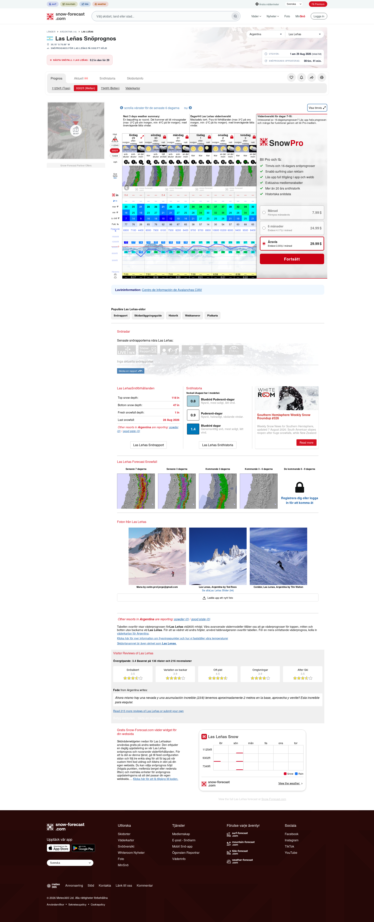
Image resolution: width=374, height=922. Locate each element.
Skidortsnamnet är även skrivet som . (147, 643)
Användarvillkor (55, 904)
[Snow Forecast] (64, 16)
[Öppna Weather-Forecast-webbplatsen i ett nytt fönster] (100, 4)
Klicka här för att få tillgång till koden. (155, 779)
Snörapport (120, 315)
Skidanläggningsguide (148, 315)
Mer (115, 178)
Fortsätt (292, 259)
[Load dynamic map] (76, 130)
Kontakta (105, 885)
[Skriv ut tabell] (322, 77)
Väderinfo (179, 858)
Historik (173, 315)
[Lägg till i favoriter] (291, 77)
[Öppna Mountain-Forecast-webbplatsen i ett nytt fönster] (69, 4)
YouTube (291, 852)
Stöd (91, 885)
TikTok (289, 846)
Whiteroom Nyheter (131, 852)
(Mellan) (85, 88)
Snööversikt (126, 846)
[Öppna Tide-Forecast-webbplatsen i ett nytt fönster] (85, 4)
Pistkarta (212, 315)
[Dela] (311, 77)
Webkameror (192, 315)
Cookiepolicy (98, 904)
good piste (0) (131, 431)
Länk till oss (124, 885)
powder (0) (181, 619)
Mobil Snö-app (182, 846)
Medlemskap (181, 834)
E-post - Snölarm (183, 840)
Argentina (68, 31)
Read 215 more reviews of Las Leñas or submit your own (148, 711)
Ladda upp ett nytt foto (220, 598)
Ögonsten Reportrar (185, 852)
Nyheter (271, 16)
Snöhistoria (107, 78)
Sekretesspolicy (77, 904)
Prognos (56, 78)
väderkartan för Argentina (133, 633)
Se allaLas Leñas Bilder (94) (218, 590)
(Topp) (61, 88)
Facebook (291, 834)
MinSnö (123, 865)
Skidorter (124, 834)
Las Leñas (87, 31)
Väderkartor (132, 88)
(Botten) (110, 88)
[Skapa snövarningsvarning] (301, 77)
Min (300, 16)
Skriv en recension (150, 718)
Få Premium (318, 4)
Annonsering (74, 885)
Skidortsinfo (135, 78)
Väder (255, 16)
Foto (287, 16)
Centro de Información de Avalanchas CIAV (172, 290)
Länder (51, 31)
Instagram (291, 840)
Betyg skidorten (124, 718)
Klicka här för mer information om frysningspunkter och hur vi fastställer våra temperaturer (172, 638)
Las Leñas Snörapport (148, 445)
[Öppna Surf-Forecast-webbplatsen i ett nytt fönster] (53, 4)
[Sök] (235, 16)
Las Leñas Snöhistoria (217, 445)
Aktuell (79, 78)
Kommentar (145, 885)
